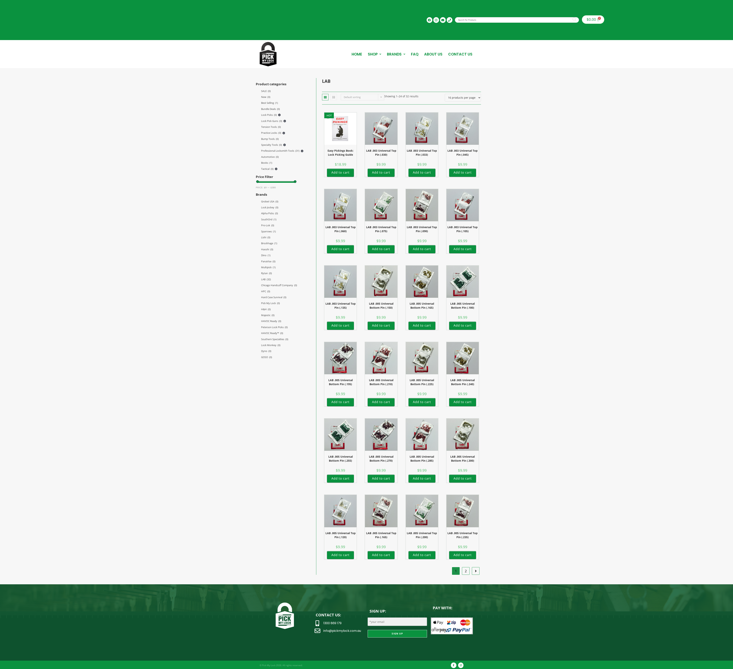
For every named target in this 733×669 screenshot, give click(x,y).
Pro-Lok (267, 225)
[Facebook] (429, 20)
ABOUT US (433, 54)
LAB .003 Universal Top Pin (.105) (462, 229)
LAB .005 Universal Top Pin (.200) (422, 535)
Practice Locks (271, 132)
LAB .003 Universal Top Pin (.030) (381, 152)
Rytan (266, 273)
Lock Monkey (270, 345)
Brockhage (269, 243)
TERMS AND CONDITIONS (361, 665)
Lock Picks (269, 115)
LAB (266, 279)
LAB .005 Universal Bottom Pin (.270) (381, 458)
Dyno (266, 351)
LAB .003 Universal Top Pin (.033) (422, 152)
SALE (266, 91)
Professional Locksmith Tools (280, 150)
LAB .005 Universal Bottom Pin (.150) (381, 305)
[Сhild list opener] (279, 115)
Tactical (267, 169)
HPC (265, 291)
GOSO (266, 357)
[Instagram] (436, 20)
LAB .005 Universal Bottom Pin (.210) (381, 382)
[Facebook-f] (453, 665)
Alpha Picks (269, 213)
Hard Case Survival (273, 297)
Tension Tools (271, 127)
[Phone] (449, 20)
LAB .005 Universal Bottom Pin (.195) (340, 382)
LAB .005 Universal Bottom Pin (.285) (422, 458)
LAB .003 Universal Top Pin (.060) (340, 229)
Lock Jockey (269, 207)
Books (266, 162)
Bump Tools (270, 139)
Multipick (268, 267)
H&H (266, 309)
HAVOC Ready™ (272, 333)
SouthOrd (268, 219)
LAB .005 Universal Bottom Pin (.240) (462, 382)
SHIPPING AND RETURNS (415, 665)
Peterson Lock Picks (274, 327)
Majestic (267, 315)
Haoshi (267, 249)
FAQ (414, 54)
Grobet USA (269, 201)
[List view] (333, 97)
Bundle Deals (270, 109)
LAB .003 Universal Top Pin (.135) (340, 305)
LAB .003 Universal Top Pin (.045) (462, 152)
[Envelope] (443, 20)
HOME (357, 54)
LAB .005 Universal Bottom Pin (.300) (462, 458)
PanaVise (268, 261)
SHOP (373, 54)
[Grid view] (325, 97)
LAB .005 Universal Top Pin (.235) (462, 535)
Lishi (265, 237)
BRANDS (394, 54)
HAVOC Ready (271, 321)
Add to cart (340, 172)
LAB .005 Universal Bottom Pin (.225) (422, 382)
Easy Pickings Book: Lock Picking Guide (341, 152)
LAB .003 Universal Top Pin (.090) (422, 229)
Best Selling (269, 103)
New (265, 97)
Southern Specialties (274, 339)
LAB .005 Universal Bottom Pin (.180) (462, 305)
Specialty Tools (271, 145)
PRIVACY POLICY (388, 665)
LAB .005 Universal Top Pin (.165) (381, 535)
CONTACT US (460, 54)
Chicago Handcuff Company (279, 285)
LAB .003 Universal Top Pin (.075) (381, 229)
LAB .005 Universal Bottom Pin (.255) (340, 458)
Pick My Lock (270, 303)
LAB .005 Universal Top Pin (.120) (340, 535)
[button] (374, 54)
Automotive (270, 157)
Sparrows (268, 231)
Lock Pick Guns (271, 121)
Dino (265, 255)
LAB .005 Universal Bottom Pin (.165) (422, 305)
